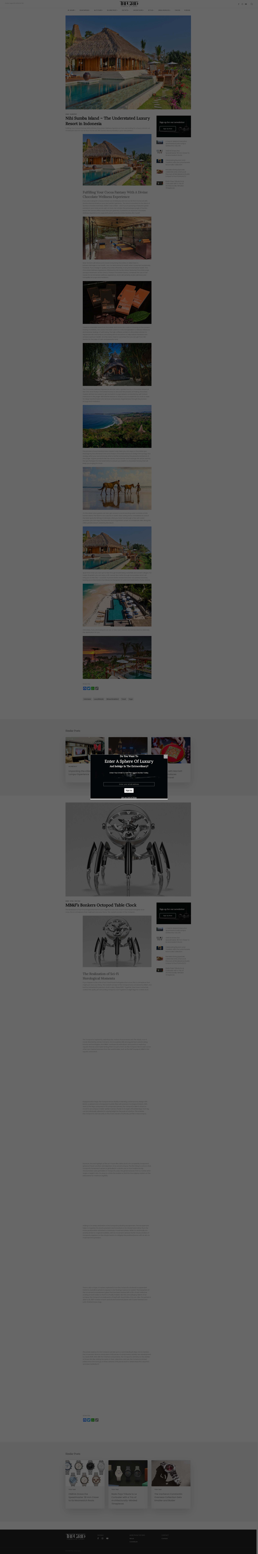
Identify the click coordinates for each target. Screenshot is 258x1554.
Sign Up (129, 790)
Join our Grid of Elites (129, 797)
